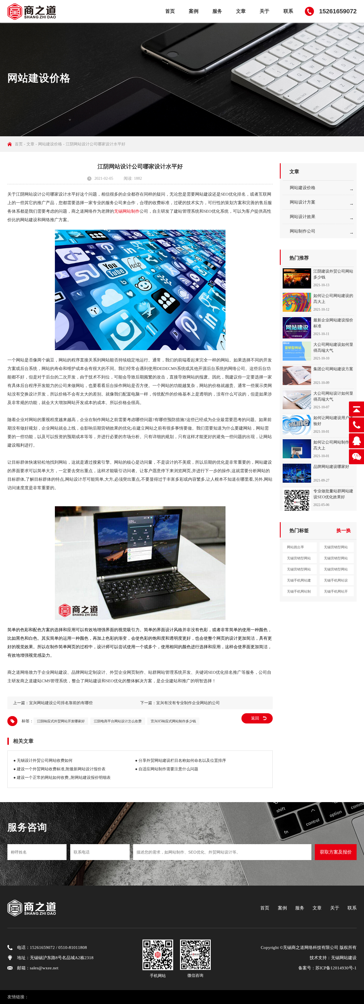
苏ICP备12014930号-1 (336, 968)
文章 (241, 11)
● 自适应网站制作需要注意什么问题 (166, 769)
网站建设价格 (50, 144)
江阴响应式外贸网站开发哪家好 (61, 721)
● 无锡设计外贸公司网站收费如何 (43, 760)
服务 (217, 11)
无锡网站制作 (127, 211)
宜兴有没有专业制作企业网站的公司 (188, 703)
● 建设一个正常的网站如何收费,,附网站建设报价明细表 (62, 777)
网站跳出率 (295, 547)
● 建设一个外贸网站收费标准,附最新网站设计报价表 (59, 769)
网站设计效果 (302, 216)
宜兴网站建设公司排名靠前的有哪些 (61, 703)
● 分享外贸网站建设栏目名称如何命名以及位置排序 (180, 760)
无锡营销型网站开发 (299, 570)
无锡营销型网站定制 (336, 570)
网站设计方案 (302, 202)
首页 (170, 11)
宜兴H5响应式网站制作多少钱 (173, 721)
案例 (193, 11)
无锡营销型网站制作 (336, 559)
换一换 (343, 530)
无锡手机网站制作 (299, 592)
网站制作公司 (302, 231)
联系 (288, 11)
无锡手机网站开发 (336, 592)
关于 (264, 11)
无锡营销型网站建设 (336, 548)
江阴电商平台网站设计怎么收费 (118, 721)
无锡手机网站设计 (336, 581)
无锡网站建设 (344, 957)
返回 (255, 718)
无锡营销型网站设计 (299, 559)
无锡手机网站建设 (299, 581)
